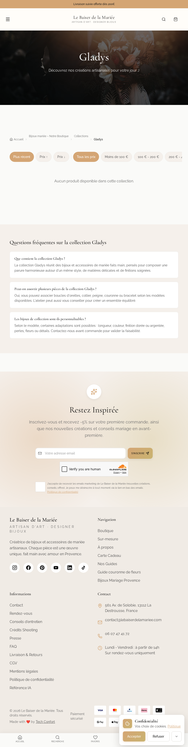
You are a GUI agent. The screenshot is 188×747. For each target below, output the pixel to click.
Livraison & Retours (26, 655)
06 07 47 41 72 (117, 633)
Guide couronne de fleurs (119, 572)
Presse (15, 638)
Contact (16, 605)
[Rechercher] (164, 19)
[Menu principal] (8, 19)
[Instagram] (15, 568)
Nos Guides (107, 564)
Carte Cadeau (109, 555)
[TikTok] (83, 568)
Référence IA (20, 688)
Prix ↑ (44, 157)
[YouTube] (56, 568)
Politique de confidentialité (62, 491)
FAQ (13, 646)
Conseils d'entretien (26, 622)
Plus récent (21, 157)
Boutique (105, 531)
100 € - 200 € (148, 157)
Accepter (134, 736)
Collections (81, 136)
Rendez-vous (21, 613)
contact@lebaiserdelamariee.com (133, 620)
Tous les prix (86, 157)
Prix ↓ (61, 157)
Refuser (158, 736)
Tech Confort (45, 722)
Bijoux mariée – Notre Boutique (49, 136)
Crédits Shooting (24, 630)
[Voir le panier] (176, 19)
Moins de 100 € (116, 157)
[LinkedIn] (70, 568)
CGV (13, 663)
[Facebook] (28, 568)
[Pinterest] (42, 568)
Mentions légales (24, 671)
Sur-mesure (108, 539)
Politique (174, 726)
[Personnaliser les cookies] (176, 736)
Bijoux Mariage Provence (119, 580)
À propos (105, 547)
